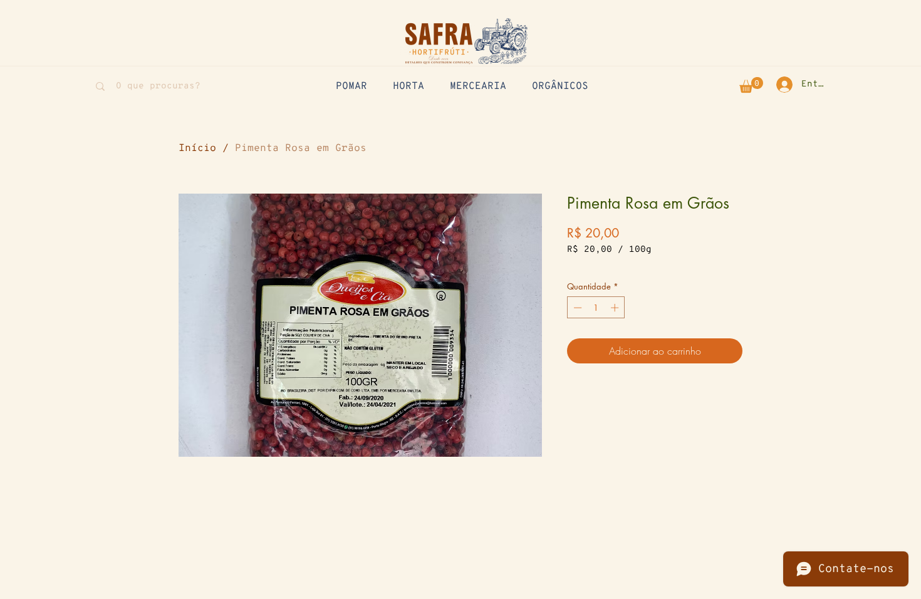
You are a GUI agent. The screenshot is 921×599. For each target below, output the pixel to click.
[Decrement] (576, 307)
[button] (751, 85)
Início (197, 148)
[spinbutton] (596, 307)
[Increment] (615, 307)
